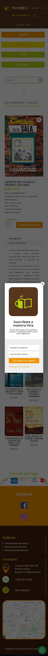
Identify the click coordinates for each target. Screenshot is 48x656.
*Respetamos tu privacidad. (19, 367)
